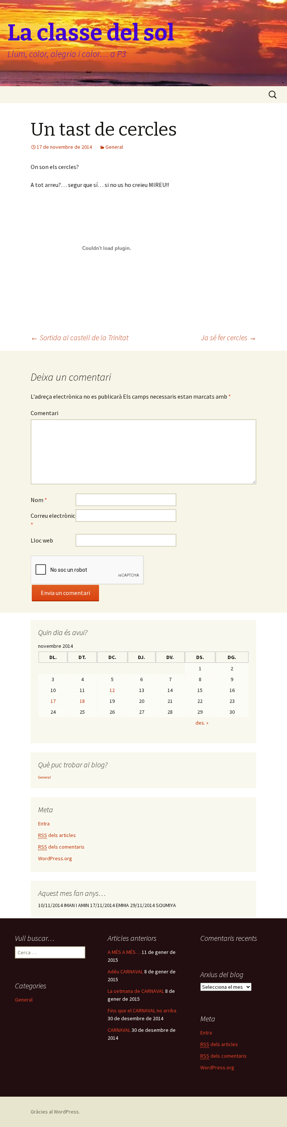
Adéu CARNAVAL (125, 971)
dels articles (57, 835)
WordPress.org (55, 858)
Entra (44, 823)
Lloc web (42, 540)
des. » (202, 722)
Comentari (44, 413)
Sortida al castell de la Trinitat (80, 337)
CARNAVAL (119, 1030)
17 (53, 701)
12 (112, 690)
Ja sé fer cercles (228, 337)
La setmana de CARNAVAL (136, 991)
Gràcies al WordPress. (55, 1111)
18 (82, 701)
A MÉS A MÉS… (124, 952)
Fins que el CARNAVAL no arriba (142, 1010)
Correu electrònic (53, 520)
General (114, 146)
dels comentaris (61, 846)
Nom (39, 500)
